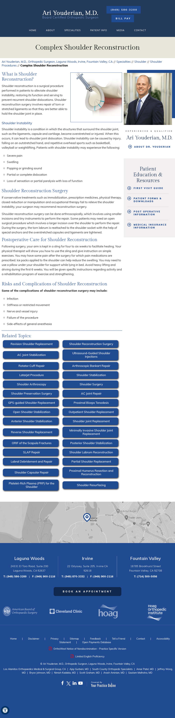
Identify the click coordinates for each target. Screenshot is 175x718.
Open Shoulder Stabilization (31, 412)
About (50, 30)
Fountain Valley (145, 558)
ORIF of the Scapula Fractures (31, 443)
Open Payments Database (96, 642)
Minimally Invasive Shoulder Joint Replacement (91, 432)
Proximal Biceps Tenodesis (91, 402)
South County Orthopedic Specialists (112, 669)
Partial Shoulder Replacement (91, 461)
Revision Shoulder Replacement (32, 344)
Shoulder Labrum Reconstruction (91, 452)
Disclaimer (33, 638)
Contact (140, 30)
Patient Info (98, 30)
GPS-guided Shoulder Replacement (31, 402)
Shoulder (140, 61)
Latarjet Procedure (31, 375)
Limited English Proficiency (89, 656)
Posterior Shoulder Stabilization (91, 443)
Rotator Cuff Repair (31, 366)
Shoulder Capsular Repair (32, 472)
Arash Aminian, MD (113, 672)
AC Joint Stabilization (31, 355)
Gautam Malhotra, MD (140, 672)
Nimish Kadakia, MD (65, 672)
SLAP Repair (31, 452)
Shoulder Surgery (91, 384)
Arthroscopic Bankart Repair (91, 366)
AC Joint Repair (91, 393)
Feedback (95, 638)
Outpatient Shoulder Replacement (91, 412)
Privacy (54, 638)
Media (121, 30)
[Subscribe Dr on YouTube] (80, 684)
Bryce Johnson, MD (39, 672)
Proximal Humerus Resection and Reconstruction (91, 472)
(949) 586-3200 (124, 9)
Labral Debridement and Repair (31, 461)
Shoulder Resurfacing (91, 485)
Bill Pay (123, 18)
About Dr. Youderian (152, 146)
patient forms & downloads (148, 200)
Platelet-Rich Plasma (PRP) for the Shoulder (31, 485)
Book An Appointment (87, 591)
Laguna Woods (29, 558)
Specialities (72, 30)
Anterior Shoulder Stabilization (31, 421)
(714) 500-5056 (147, 576)
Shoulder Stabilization (91, 375)
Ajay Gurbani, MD (79, 669)
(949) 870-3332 (75, 576)
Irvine (87, 558)
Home (32, 30)
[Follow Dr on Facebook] (62, 684)
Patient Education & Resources (148, 175)
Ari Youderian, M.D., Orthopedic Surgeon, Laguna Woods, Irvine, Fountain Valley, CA (57, 61)
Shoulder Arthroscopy (31, 384)
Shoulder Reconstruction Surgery (91, 344)
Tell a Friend (118, 638)
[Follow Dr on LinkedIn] (74, 684)
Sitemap (74, 638)
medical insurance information (150, 226)
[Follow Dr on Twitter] (68, 684)
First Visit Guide (148, 188)
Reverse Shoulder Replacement (31, 432)
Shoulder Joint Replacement (91, 421)
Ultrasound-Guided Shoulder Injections (91, 354)
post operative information (147, 213)
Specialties (123, 61)
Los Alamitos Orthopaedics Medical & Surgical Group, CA (34, 669)
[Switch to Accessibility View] (5, 710)
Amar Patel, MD (145, 669)
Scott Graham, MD (89, 672)
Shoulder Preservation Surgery (31, 393)
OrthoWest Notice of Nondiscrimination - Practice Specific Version (89, 648)
